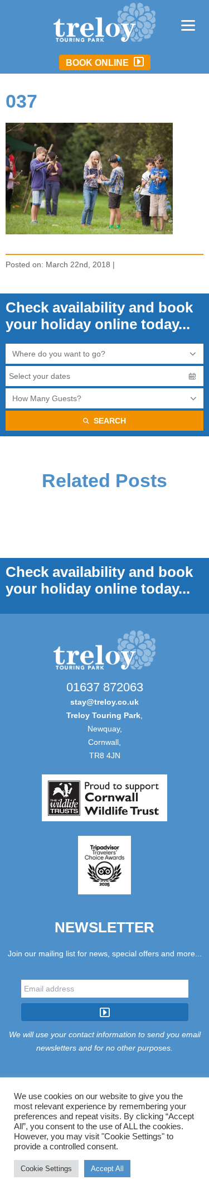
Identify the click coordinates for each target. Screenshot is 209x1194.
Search (110, 420)
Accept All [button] (107, 1168)
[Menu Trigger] (188, 24)
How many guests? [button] (46, 398)
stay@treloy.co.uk (104, 701)
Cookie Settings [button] (46, 1168)
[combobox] (104, 354)
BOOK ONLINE (98, 63)
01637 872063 (104, 687)
